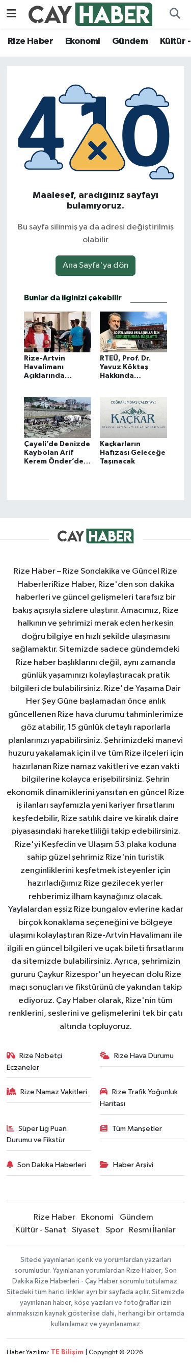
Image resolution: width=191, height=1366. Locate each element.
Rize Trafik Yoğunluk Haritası (139, 1097)
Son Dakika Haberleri (51, 1165)
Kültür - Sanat (40, 1230)
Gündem (130, 41)
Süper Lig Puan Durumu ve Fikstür (37, 1134)
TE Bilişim (67, 1352)
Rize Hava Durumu (144, 1056)
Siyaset (85, 1230)
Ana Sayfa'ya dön (95, 265)
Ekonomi (82, 41)
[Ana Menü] (11, 14)
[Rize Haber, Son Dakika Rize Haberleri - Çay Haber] (91, 14)
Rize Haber (30, 41)
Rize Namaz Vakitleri (53, 1092)
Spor (114, 1230)
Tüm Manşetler (137, 1128)
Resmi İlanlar (152, 1230)
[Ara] (174, 14)
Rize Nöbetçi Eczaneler (35, 1061)
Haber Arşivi (133, 1165)
